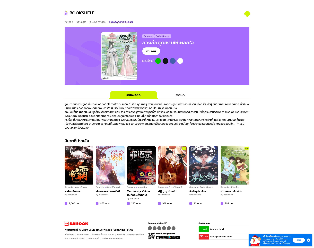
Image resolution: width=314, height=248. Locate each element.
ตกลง (299, 240)
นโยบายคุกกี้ (93, 238)
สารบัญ (180, 95)
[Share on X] (165, 61)
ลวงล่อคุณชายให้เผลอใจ (168, 42)
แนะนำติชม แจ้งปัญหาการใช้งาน (130, 234)
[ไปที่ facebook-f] (150, 228)
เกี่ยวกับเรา (69, 234)
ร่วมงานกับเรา (83, 234)
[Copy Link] (180, 61)
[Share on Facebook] (173, 61)
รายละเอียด (133, 95)
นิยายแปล (81, 22)
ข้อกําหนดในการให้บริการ (112, 238)
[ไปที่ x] (155, 228)
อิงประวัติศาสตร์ (97, 22)
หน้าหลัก (69, 22)
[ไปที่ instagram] (159, 228)
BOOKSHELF (82, 13)
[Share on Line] (158, 61)
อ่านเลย (151, 51)
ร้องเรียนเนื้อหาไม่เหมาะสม (103, 234)
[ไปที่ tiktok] (173, 228)
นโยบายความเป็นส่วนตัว (75, 238)
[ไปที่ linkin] (169, 228)
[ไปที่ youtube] (164, 228)
